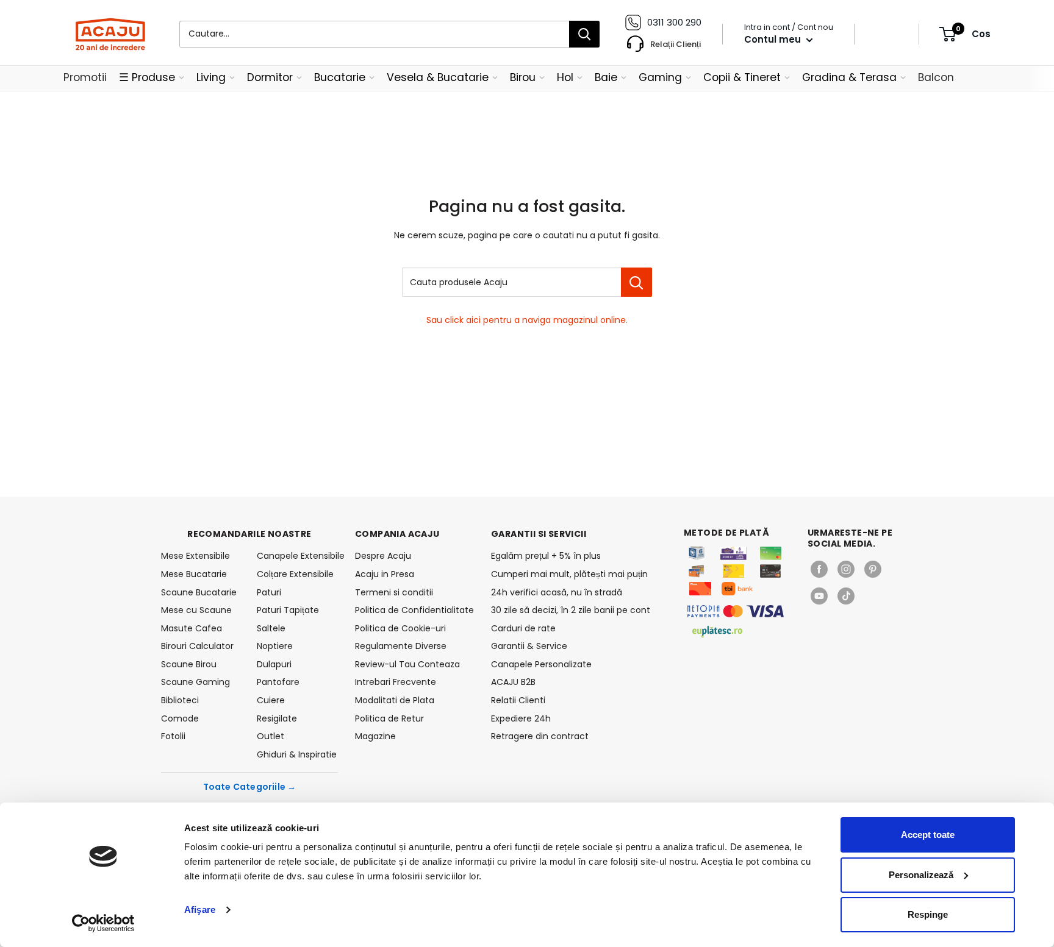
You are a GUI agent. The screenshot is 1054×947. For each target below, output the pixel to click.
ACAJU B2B (513, 682)
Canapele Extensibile (297, 556)
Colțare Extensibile (295, 574)
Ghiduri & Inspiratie (297, 754)
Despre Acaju (383, 556)
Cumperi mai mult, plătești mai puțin (569, 574)
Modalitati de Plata (394, 700)
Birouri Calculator (197, 646)
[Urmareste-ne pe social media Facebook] (819, 569)
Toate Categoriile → (249, 787)
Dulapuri (274, 664)
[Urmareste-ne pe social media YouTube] (819, 596)
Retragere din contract (540, 736)
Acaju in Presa (384, 574)
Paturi (269, 592)
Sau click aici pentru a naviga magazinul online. (527, 320)
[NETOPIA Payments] (735, 611)
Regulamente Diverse (400, 646)
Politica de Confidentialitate (414, 610)
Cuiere (271, 700)
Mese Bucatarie (194, 574)
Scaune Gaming (195, 682)
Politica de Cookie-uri (400, 628)
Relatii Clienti (518, 700)
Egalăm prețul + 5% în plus (546, 556)
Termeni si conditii (394, 592)
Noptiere (275, 646)
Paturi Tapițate (288, 610)
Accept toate (928, 834)
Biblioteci (180, 700)
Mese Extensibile (195, 556)
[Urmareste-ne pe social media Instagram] (846, 569)
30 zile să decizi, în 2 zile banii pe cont (570, 610)
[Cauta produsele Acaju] (636, 282)
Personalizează (921, 875)
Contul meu (773, 39)
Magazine (375, 736)
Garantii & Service (529, 646)
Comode (180, 718)
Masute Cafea (191, 628)
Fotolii (173, 736)
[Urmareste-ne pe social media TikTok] (846, 596)
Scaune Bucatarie (199, 592)
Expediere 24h (521, 718)
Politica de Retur (389, 718)
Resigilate (277, 718)
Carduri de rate (523, 628)
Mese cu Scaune (196, 610)
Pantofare (278, 682)
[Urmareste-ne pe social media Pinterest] (872, 569)
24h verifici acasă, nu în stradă (556, 592)
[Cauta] (584, 34)
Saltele (271, 628)
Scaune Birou (189, 664)
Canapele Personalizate (541, 664)
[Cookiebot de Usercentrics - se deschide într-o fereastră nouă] (103, 923)
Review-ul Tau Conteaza (407, 664)
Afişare (199, 909)
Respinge (928, 914)
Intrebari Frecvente (395, 682)
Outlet (270, 736)
